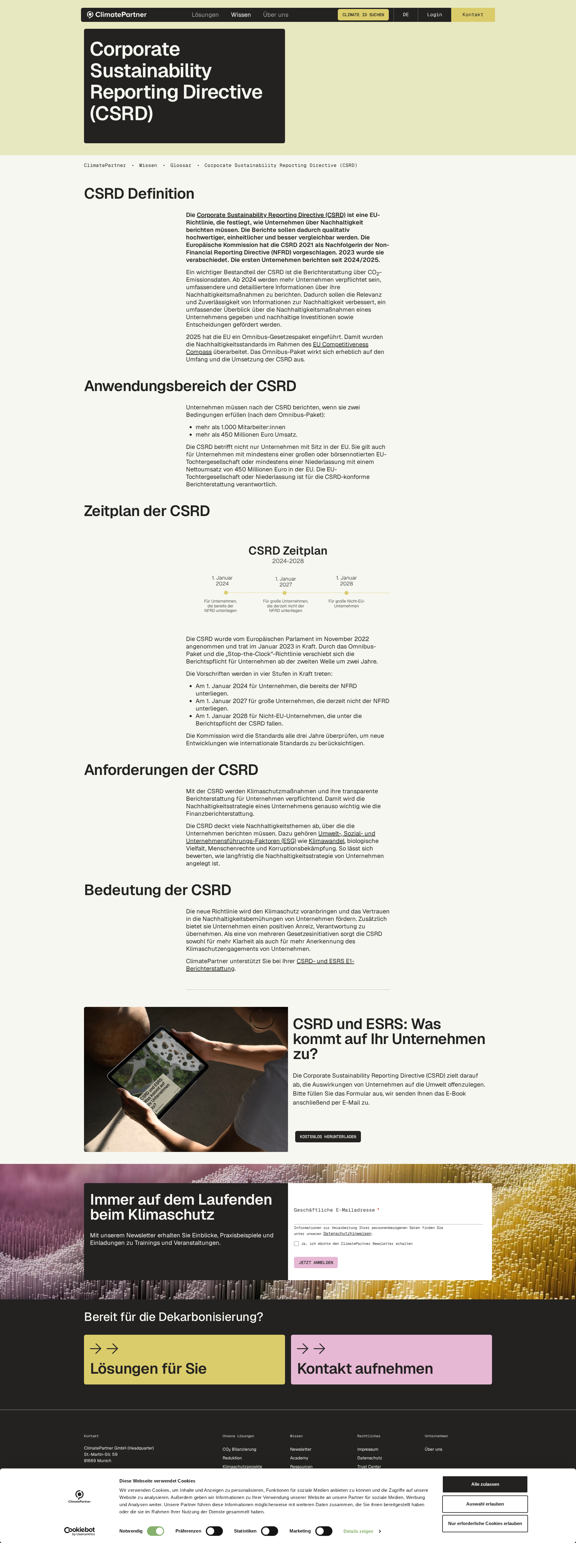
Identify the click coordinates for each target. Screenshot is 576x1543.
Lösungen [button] (205, 15)
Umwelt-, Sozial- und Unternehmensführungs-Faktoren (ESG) (280, 837)
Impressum (367, 1449)
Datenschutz (369, 1458)
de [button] (406, 14)
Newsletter (300, 1449)
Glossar (180, 165)
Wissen (148, 165)
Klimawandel (326, 841)
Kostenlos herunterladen (328, 1136)
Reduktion (232, 1458)
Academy (299, 1458)
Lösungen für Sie (148, 1368)
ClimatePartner (105, 165)
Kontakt (473, 14)
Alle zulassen (485, 1484)
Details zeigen (358, 1531)
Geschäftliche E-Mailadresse (334, 1210)
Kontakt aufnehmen (365, 1368)
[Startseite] (119, 15)
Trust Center (369, 1466)
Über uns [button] (275, 15)
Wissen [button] (241, 15)
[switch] (214, 1531)
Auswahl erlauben (485, 1503)
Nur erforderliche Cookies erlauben (485, 1523)
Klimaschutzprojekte (242, 1466)
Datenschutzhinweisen (347, 1233)
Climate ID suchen (363, 14)
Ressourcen (301, 1466)
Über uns (433, 1449)
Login (434, 14)
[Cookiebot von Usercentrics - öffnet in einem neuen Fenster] (79, 1531)
